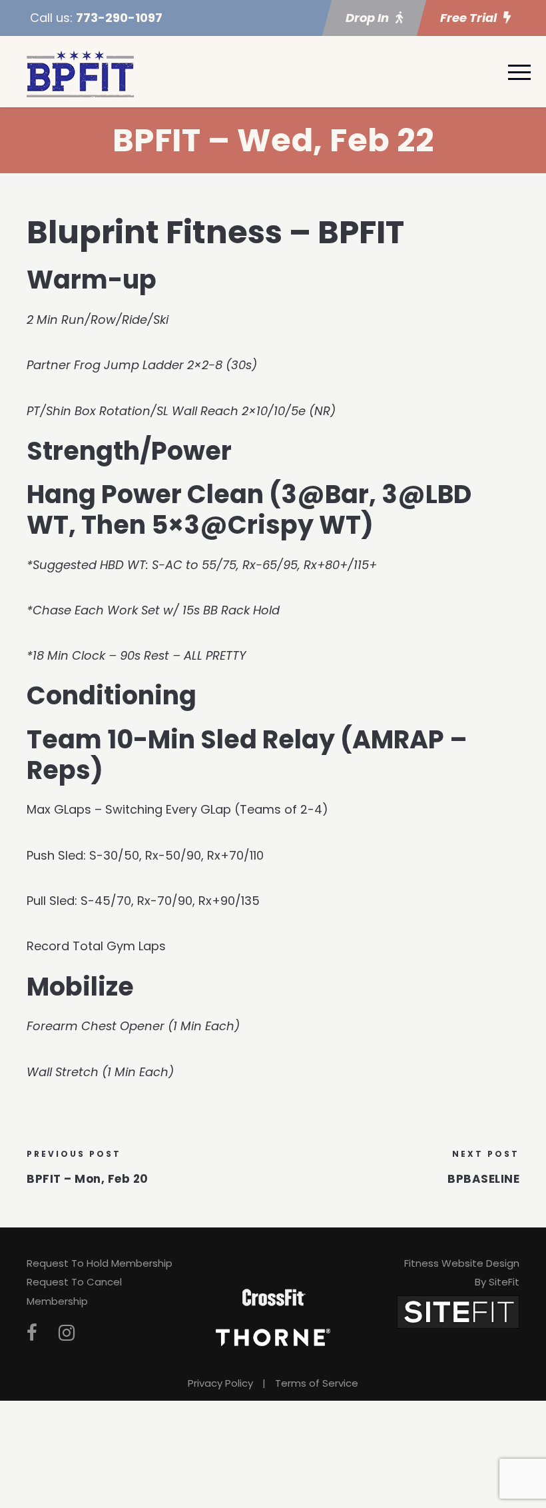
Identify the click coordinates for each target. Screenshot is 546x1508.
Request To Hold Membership (99, 1263)
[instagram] (67, 1333)
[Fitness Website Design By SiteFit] (458, 1311)
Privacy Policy (220, 1383)
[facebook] (32, 1333)
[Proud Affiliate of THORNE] (273, 1336)
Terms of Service (316, 1383)
